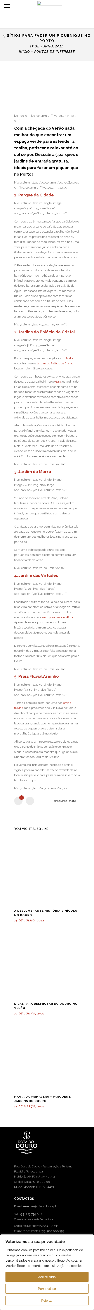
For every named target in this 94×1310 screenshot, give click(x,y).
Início (24, 51)
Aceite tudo (47, 1277)
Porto (69, 358)
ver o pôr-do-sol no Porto (58, 617)
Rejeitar (47, 1300)
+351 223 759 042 (31, 1214)
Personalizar (47, 1289)
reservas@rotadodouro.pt (39, 1206)
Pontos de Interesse (54, 51)
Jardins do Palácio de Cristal (55, 363)
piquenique (60, 801)
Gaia (58, 381)
